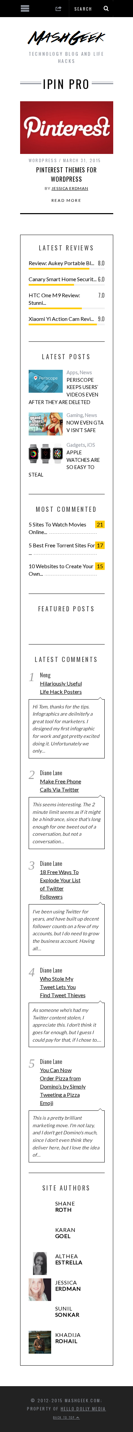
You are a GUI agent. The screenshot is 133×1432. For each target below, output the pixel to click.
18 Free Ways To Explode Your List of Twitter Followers (60, 884)
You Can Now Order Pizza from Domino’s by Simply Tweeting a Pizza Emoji (63, 1086)
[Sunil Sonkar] (40, 1315)
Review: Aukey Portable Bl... (61, 263)
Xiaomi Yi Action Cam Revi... (61, 318)
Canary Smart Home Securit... (63, 279)
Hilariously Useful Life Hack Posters (61, 687)
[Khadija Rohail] (40, 1342)
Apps (72, 372)
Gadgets (75, 445)
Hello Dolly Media (83, 1408)
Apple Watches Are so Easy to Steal (64, 464)
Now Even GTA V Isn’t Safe (85, 426)
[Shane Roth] (40, 1210)
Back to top (64, 1417)
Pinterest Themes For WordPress (66, 174)
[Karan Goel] (40, 1237)
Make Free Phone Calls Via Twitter (60, 785)
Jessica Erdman (69, 188)
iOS (91, 445)
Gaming (74, 415)
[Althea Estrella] (40, 1263)
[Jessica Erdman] (40, 1289)
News (86, 372)
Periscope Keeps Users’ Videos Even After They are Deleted (63, 391)
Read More (66, 200)
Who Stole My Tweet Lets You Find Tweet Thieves (63, 986)
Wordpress (43, 160)
